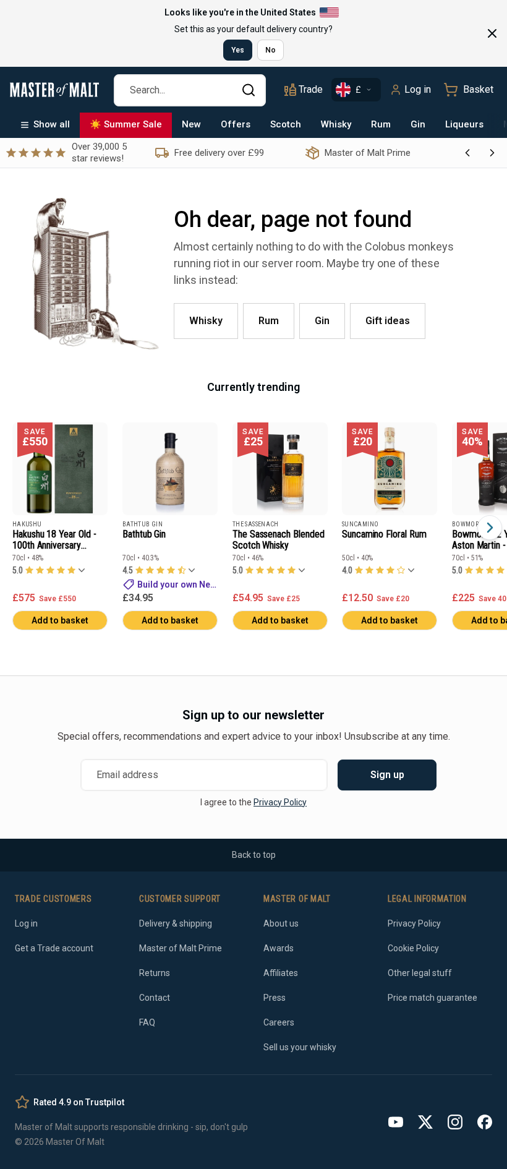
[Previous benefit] (467, 153)
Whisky (336, 124)
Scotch (285, 124)
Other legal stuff (420, 973)
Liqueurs (464, 124)
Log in (417, 89)
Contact (154, 998)
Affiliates (280, 973)
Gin (418, 124)
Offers (235, 124)
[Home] (54, 89)
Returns (154, 973)
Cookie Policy (413, 948)
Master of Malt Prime (180, 948)
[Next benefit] (492, 153)
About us (281, 923)
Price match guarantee (432, 998)
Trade (311, 89)
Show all (51, 124)
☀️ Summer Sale (126, 124)
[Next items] (489, 527)
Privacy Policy (280, 802)
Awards (278, 948)
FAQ (147, 1022)
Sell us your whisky (299, 1047)
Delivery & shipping (175, 923)
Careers (278, 1022)
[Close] (492, 33)
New (191, 124)
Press (274, 998)
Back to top (254, 855)
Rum (381, 124)
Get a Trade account (54, 948)
